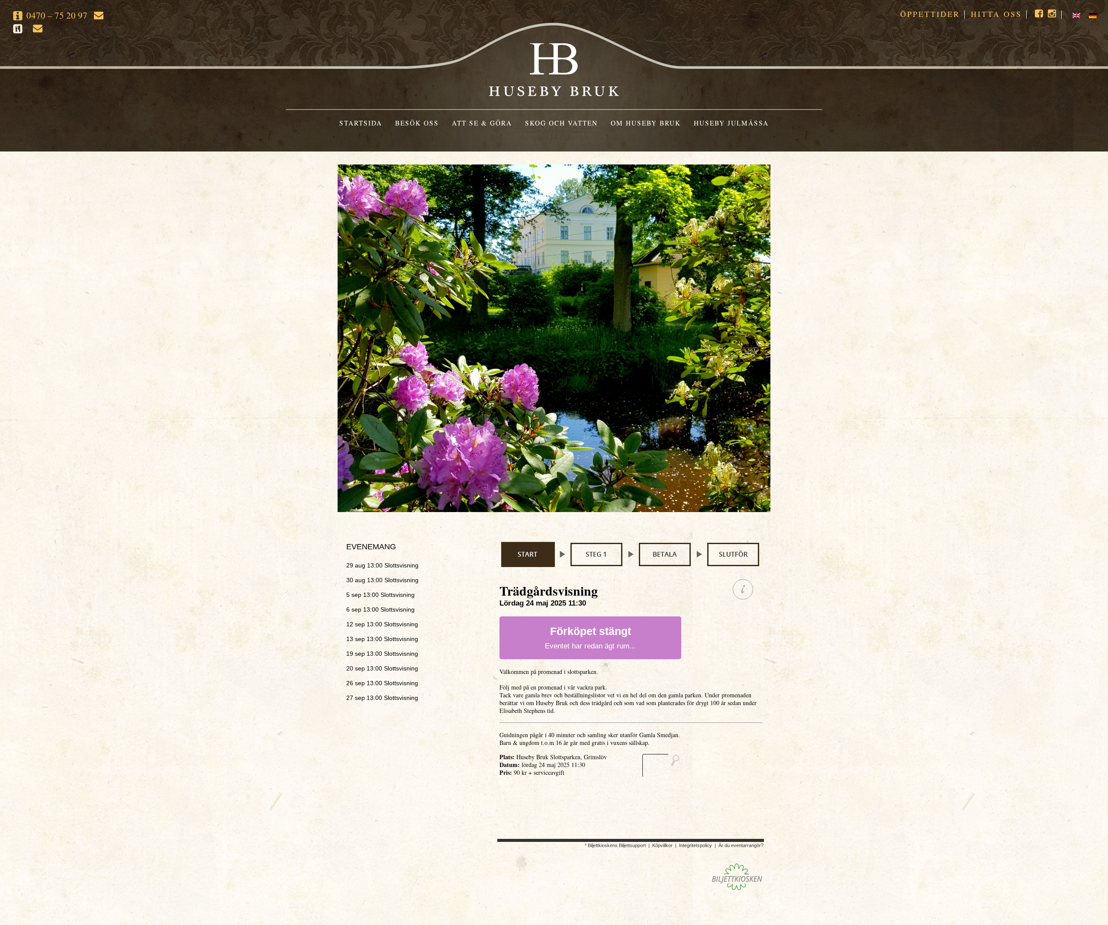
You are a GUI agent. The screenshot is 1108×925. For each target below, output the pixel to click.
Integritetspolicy (695, 845)
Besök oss (417, 123)
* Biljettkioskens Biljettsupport (615, 845)
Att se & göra (482, 123)
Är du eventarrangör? (740, 845)
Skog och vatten (561, 123)
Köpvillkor (662, 845)
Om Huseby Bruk (646, 123)
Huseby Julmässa (731, 123)
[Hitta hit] (664, 765)
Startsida (360, 123)
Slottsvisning (382, 565)
